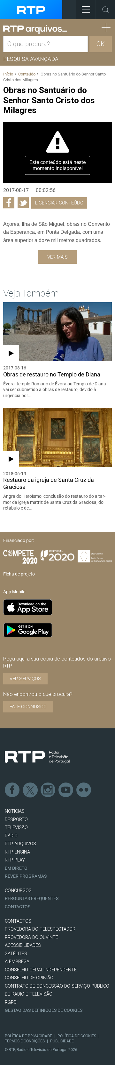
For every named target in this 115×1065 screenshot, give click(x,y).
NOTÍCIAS (15, 811)
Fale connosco (28, 707)
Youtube (66, 790)
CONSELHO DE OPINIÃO (29, 978)
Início (8, 74)
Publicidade (62, 1041)
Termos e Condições (25, 1041)
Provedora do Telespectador (40, 929)
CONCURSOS (18, 890)
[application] (57, 152)
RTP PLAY (15, 860)
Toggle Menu (86, 9)
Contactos (17, 907)
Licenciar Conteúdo (59, 203)
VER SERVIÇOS (25, 679)
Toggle (105, 9)
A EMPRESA (17, 961)
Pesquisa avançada (30, 59)
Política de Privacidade (28, 1036)
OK (100, 44)
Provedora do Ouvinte (31, 937)
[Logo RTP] (37, 757)
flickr (84, 790)
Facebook (12, 790)
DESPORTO (16, 819)
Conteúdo (26, 74)
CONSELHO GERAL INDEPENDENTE (41, 970)
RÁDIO (11, 836)
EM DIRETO (16, 868)
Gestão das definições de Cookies (43, 1010)
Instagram (48, 790)
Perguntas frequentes (31, 898)
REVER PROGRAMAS (26, 876)
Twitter (30, 790)
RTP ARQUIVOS (20, 844)
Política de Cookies (76, 1036)
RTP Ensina (17, 852)
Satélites (16, 953)
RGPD (11, 1002)
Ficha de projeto (19, 573)
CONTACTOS (18, 921)
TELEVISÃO (16, 827)
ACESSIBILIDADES (23, 945)
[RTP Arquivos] (35, 29)
